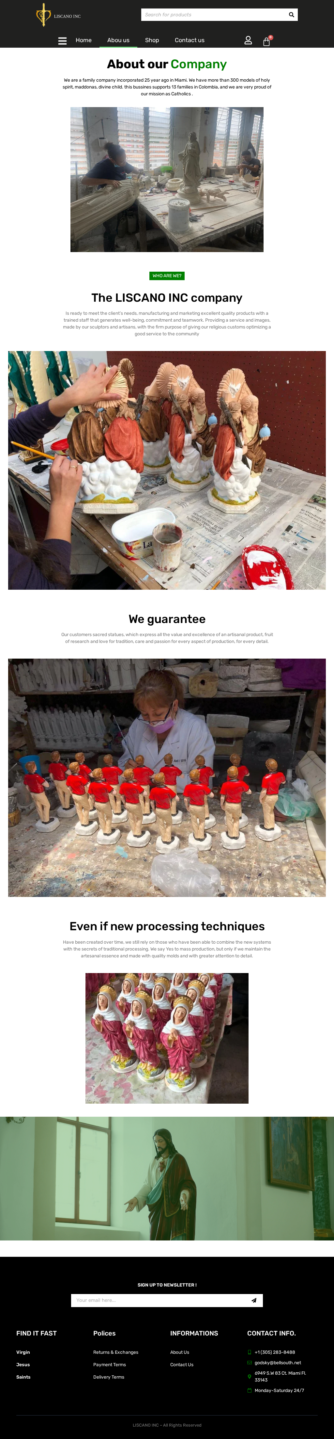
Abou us (118, 40)
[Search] (291, 14)
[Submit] (243, 1300)
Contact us (190, 40)
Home (84, 40)
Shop (152, 40)
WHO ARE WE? (167, 276)
